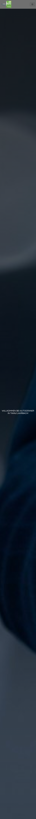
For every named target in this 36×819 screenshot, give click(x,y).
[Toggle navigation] (32, 4)
